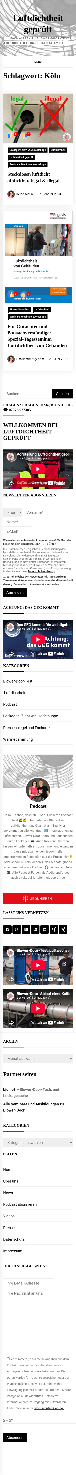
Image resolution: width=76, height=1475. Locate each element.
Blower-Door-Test (20, 309)
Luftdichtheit (58, 150)
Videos (9, 1216)
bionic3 (9, 1089)
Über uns (10, 1181)
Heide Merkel (25, 194)
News (8, 1193)
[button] (38, 61)
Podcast (10, 704)
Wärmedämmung (18, 739)
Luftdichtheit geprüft (21, 157)
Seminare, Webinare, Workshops (28, 164)
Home (8, 1169)
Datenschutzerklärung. (41, 571)
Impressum (12, 1251)
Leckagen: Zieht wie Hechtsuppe (28, 150)
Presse (9, 1228)
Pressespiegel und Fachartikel (28, 727)
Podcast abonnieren (20, 1204)
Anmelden (15, 592)
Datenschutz (13, 1239)
